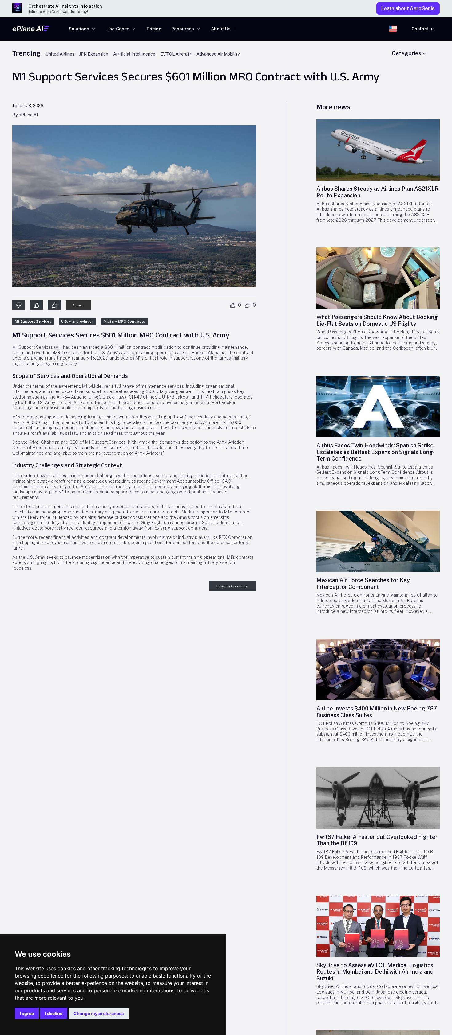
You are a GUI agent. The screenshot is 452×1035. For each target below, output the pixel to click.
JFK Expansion (93, 54)
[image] (378, 150)
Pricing (154, 28)
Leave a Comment (232, 586)
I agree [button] (27, 1013)
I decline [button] (53, 1013)
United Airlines (60, 54)
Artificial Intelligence (134, 54)
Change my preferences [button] (98, 1013)
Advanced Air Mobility (218, 54)
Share (78, 305)
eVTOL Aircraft (176, 54)
